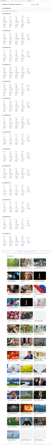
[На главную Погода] (4, 1)
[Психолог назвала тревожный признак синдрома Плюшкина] (13, 331)
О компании (4, 444)
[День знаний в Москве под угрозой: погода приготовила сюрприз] (40, 397)
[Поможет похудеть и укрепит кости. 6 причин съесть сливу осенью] (13, 304)
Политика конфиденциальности (27, 444)
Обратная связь (41, 444)
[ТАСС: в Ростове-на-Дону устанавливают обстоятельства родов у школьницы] (26, 264)
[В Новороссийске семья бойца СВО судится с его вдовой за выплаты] (26, 291)
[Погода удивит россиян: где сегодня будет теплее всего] (13, 383)
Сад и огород (26, 251)
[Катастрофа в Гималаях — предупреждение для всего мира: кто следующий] (40, 264)
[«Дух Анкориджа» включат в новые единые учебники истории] (40, 383)
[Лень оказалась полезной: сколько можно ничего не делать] (13, 344)
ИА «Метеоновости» (49, 444)
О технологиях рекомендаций (35, 444)
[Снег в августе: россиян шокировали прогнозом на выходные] (40, 344)
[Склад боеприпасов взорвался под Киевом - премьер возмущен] (26, 410)
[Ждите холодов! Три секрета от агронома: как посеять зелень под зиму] (26, 436)
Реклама (7, 444)
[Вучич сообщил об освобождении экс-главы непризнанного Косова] (13, 397)
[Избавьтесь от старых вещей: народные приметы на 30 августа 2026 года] (40, 423)
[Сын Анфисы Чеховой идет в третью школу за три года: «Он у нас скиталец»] (40, 304)
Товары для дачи (32, 251)
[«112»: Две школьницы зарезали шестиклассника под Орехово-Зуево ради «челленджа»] (40, 278)
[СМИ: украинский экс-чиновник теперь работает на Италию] (26, 423)
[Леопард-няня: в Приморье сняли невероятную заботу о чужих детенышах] (13, 264)
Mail (1, 444)
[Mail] (1, 1)
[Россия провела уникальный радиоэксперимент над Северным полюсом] (13, 436)
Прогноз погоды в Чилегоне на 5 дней (19, 250)
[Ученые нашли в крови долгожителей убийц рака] (13, 278)
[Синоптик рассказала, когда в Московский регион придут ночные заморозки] (13, 410)
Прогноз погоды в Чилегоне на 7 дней (33, 250)
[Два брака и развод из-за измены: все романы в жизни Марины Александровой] (40, 436)
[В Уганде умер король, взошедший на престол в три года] (26, 344)
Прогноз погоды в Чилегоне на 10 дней (46, 250)
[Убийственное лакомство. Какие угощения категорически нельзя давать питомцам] (13, 291)
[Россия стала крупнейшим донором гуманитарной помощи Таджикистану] (40, 291)
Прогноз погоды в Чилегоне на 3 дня (6, 250)
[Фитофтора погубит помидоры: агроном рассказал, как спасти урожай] (13, 357)
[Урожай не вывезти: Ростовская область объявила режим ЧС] (26, 383)
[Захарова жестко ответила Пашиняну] (26, 278)
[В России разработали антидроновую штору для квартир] (40, 370)
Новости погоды (20, 251)
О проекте (21, 444)
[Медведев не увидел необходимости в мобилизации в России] (26, 357)
